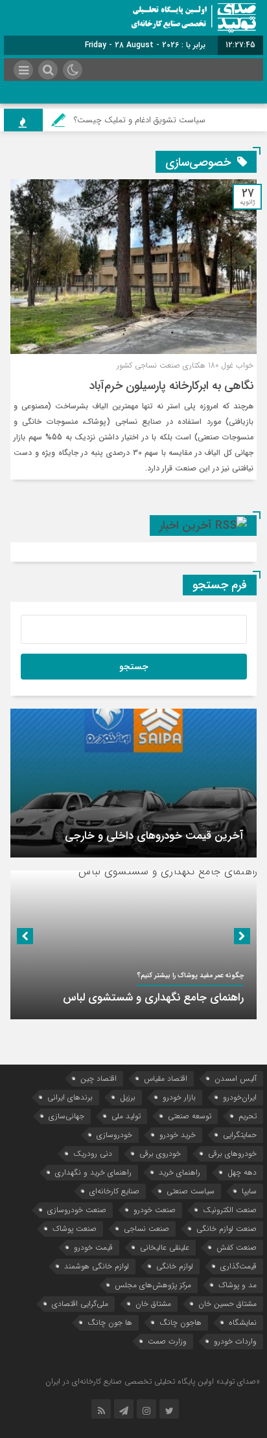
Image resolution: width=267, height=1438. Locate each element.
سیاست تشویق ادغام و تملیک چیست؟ (148, 120)
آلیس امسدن (236, 1078)
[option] (133, 783)
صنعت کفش (236, 1247)
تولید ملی (126, 1116)
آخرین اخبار (185, 525)
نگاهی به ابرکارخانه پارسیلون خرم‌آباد (171, 386)
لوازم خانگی (174, 1266)
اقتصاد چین (98, 1078)
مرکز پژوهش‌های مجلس (153, 1285)
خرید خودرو (177, 1135)
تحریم (247, 1116)
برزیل (127, 1097)
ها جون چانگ (109, 1322)
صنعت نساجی (146, 1228)
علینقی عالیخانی (164, 1247)
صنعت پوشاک (74, 1228)
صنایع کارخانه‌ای (114, 1191)
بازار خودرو (179, 1097)
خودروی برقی (160, 1153)
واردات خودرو (235, 1341)
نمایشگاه (243, 1322)
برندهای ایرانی (70, 1097)
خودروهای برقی (232, 1153)
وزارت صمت (167, 1341)
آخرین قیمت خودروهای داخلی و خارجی (154, 836)
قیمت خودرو (93, 1247)
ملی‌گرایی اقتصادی (80, 1304)
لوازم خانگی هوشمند (96, 1266)
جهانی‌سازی (66, 1116)
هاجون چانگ (180, 1322)
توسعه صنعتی (189, 1116)
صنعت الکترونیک (230, 1210)
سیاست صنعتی (191, 1191)
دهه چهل (242, 1172)
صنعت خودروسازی (76, 1210)
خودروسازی (114, 1135)
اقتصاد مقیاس (165, 1078)
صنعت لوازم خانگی (226, 1228)
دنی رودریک (92, 1153)
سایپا (249, 1191)
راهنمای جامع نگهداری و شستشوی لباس (153, 997)
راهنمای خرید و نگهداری (93, 1172)
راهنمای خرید (179, 1172)
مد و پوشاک (237, 1285)
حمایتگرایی (240, 1135)
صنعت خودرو (155, 1210)
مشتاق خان (153, 1304)
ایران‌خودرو (240, 1097)
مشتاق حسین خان (227, 1304)
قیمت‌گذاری (238, 1266)
